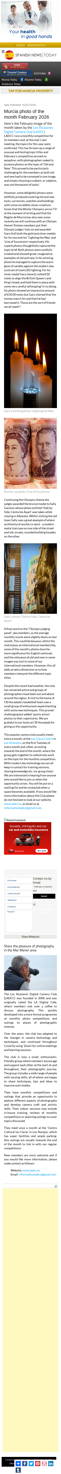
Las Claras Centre (42, 738)
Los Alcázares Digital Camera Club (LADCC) (28, 129)
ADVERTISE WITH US (36, 45)
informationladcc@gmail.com (22, 808)
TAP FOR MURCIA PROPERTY (30, 91)
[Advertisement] (30, 1320)
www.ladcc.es (12, 804)
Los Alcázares (12, 742)
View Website (30, 936)
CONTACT (20, 45)
